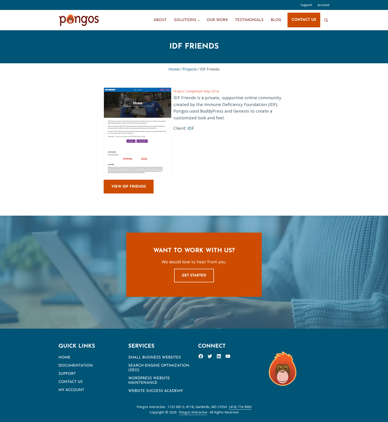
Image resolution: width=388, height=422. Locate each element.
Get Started (194, 275)
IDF (190, 128)
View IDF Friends (128, 187)
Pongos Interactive (193, 412)
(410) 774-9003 (240, 406)
